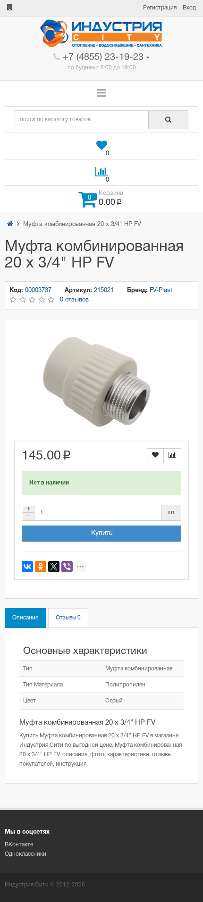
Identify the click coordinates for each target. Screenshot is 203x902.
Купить (101, 533)
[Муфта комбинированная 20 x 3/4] (97, 382)
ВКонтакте (19, 844)
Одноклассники (25, 854)
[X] (53, 566)
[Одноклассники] (40, 566)
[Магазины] (10, 7)
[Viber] (67, 566)
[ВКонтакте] (27, 566)
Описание (25, 617)
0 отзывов (74, 300)
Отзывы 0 (68, 617)
